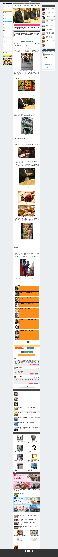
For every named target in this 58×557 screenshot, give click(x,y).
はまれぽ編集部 (38, 43)
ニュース (6, 9)
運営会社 (4, 47)
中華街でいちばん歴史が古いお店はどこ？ (25, 286)
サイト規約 (27, 553)
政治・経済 (4, 12)
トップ (14, 3)
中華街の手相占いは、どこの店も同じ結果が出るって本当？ (28, 303)
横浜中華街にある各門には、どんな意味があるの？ (27, 330)
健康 (3, 36)
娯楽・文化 (4, 15)
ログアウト (4, 53)
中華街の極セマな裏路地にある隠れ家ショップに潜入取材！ (28, 308)
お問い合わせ (5, 52)
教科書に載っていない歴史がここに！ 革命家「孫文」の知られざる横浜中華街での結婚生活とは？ (29, 314)
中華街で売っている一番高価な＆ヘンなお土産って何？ (27, 292)
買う (3, 24)
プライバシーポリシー (6, 50)
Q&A (4, 44)
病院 (3, 33)
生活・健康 (4, 18)
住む (3, 27)
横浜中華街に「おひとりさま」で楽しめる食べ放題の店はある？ (28, 319)
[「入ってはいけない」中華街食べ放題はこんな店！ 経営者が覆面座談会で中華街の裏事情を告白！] (31, 41)
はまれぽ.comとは (5, 41)
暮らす (4, 30)
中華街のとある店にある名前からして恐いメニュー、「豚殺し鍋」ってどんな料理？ (29, 298)
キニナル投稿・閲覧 (7, 6)
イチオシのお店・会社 (7, 8)
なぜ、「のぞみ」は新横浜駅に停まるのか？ (47, 64)
